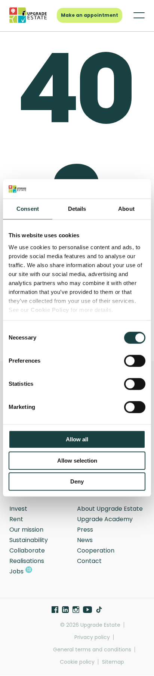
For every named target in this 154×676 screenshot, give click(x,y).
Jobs (16, 571)
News (85, 540)
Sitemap (113, 662)
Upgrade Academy (105, 519)
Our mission (26, 529)
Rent (16, 519)
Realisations (26, 560)
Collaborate (27, 550)
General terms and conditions (92, 650)
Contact (89, 560)
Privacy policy (92, 637)
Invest (18, 508)
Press (85, 529)
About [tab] (126, 209)
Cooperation (95, 550)
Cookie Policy (50, 310)
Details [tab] (77, 209)
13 (29, 569)
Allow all (77, 439)
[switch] (134, 361)
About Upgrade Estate (110, 508)
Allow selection (77, 460)
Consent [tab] (27, 209)
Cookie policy (77, 662)
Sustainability (28, 540)
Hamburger (135, 15)
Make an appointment (89, 15)
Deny (77, 482)
